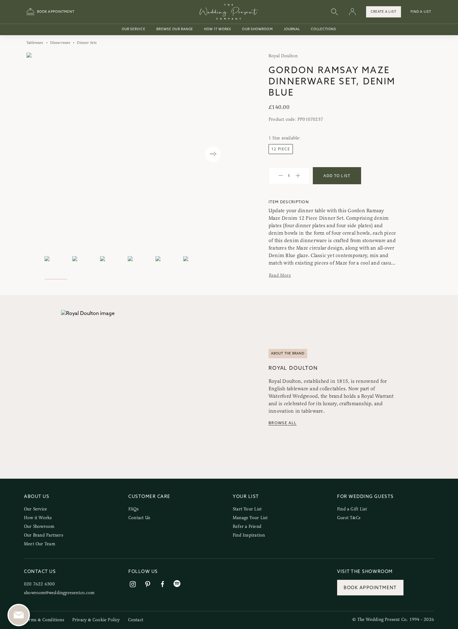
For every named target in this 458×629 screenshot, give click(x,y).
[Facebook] (162, 584)
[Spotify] (177, 584)
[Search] (334, 11)
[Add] (298, 176)
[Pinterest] (147, 584)
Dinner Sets (87, 42)
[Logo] (229, 12)
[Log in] (352, 11)
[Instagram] (132, 584)
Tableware (35, 42)
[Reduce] (281, 176)
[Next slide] (213, 154)
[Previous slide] (37, 154)
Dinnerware (60, 42)
